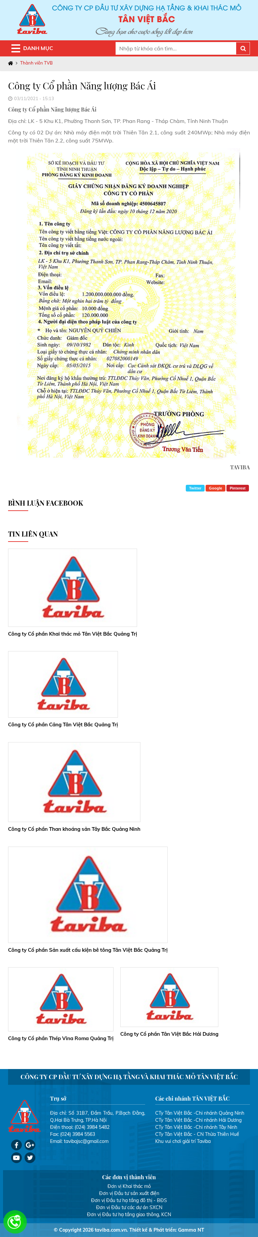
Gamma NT (191, 1230)
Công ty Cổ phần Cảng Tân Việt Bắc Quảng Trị (63, 724)
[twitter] (30, 1157)
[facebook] (16, 1145)
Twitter (195, 488)
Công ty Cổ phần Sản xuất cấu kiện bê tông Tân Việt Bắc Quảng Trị (88, 950)
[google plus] (30, 1145)
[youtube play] (16, 1157)
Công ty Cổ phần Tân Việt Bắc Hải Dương (169, 1034)
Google (215, 488)
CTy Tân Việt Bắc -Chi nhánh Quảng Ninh (199, 1113)
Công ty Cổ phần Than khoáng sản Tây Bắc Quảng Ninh (74, 829)
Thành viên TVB (36, 63)
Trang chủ (12, 63)
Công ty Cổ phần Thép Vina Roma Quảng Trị (61, 1038)
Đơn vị (114, 1186)
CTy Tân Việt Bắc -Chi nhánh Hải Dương (198, 1120)
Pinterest (238, 488)
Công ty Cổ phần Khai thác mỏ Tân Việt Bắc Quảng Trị (72, 634)
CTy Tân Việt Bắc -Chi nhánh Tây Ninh (196, 1127)
